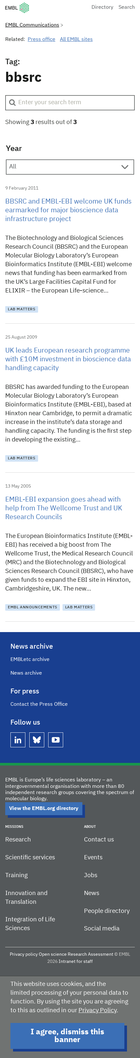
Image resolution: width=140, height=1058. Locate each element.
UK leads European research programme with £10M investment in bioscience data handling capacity (68, 359)
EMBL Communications (32, 25)
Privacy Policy (97, 1010)
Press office (41, 39)
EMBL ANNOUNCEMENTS (32, 607)
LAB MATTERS (21, 309)
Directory (102, 7)
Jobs (90, 875)
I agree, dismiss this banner (67, 1036)
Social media (101, 929)
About (90, 826)
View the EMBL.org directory (43, 808)
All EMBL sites (76, 39)
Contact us (99, 840)
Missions (14, 826)
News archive (26, 673)
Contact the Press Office (39, 704)
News (91, 893)
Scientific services (30, 857)
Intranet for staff (76, 961)
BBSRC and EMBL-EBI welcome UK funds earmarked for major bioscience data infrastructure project (68, 210)
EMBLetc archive (29, 659)
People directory (107, 911)
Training (16, 875)
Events (93, 857)
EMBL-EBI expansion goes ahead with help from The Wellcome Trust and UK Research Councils (63, 508)
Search (127, 7)
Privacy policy (24, 954)
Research (18, 840)
